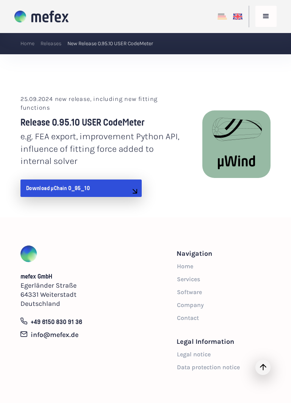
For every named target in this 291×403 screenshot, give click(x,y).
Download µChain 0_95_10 (58, 188)
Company (190, 305)
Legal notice (194, 354)
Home (27, 43)
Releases (51, 43)
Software (189, 292)
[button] (266, 16)
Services (188, 279)
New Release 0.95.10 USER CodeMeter (110, 43)
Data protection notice (208, 367)
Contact (188, 317)
